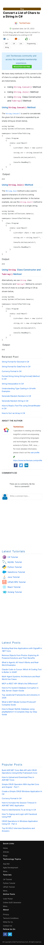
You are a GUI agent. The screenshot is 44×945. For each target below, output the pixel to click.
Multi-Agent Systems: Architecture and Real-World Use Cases (21, 677)
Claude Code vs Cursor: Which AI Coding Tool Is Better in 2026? (22, 670)
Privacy (6, 914)
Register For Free (22, 67)
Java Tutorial (14, 577)
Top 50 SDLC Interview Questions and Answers (18, 829)
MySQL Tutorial (15, 562)
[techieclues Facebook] (5, 934)
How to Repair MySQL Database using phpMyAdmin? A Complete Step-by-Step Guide (19, 712)
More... (6, 871)
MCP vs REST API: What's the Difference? (20, 683)
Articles (6, 852)
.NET (6, 43)
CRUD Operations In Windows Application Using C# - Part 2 (20, 822)
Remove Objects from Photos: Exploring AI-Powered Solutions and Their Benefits (20, 656)
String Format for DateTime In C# (16, 366)
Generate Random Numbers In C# (16, 396)
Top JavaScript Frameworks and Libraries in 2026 (21, 696)
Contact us (7, 926)
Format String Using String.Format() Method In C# (21, 377)
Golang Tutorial (15, 592)
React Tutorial (14, 587)
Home (5, 848)
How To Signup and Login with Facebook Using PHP (19, 815)
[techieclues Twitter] (10, 934)
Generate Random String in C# (15, 401)
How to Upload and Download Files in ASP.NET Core (18, 778)
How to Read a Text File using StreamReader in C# (21, 407)
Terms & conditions (10, 918)
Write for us (8, 922)
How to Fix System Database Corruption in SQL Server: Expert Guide (20, 689)
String (7, 47)
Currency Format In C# (11, 371)
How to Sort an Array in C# (13, 413)
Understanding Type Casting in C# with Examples (19, 389)
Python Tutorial (15, 567)
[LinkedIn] (26, 465)
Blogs (5, 856)
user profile (34, 452)
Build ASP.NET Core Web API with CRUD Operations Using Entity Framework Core (19, 771)
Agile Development (10, 868)
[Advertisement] (22, 524)
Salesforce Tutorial (16, 572)
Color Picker (8, 899)
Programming (31, 43)
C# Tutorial (13, 557)
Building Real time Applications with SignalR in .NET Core (22, 649)
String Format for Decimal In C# (15, 362)
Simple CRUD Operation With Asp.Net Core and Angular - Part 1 (20, 785)
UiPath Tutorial (9, 887)
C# (14, 43)
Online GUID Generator (12, 902)
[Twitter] (21, 465)
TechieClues (24, 23)
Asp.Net (6, 864)
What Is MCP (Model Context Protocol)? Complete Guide (19, 703)
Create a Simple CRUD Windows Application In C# (22, 792)
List (21, 43)
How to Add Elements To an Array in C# (19, 810)
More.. (5, 891)
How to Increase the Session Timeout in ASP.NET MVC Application (19, 804)
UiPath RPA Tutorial (17, 582)
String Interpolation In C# (13, 384)
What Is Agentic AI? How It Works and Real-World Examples (20, 663)
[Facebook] (15, 465)
